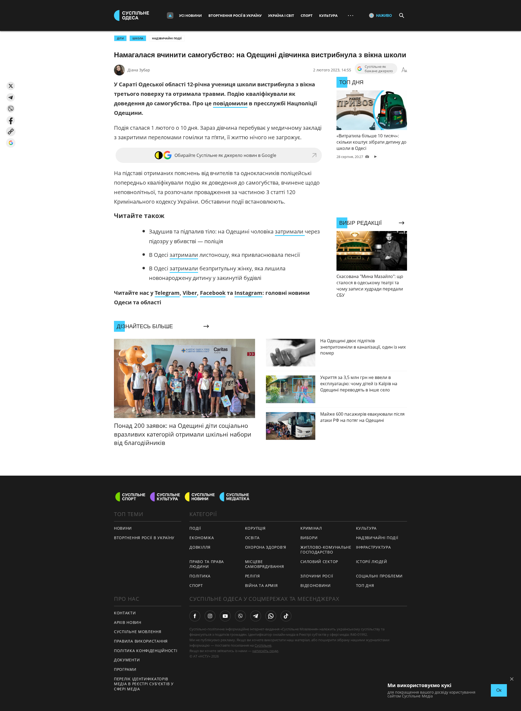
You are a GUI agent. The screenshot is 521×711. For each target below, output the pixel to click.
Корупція (255, 528)
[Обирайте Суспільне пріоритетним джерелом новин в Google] (10, 143)
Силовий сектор (319, 561)
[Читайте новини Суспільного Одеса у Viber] (240, 616)
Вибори (308, 537)
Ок (498, 690)
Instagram (248, 292)
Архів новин (127, 622)
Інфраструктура (373, 547)
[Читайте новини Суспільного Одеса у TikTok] (286, 616)
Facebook (212, 292)
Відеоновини (315, 585)
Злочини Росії (316, 576)
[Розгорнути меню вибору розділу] (170, 15)
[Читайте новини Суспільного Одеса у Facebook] (194, 616)
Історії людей (371, 561)
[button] (10, 86)
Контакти (125, 612)
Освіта (252, 537)
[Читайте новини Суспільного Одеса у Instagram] (210, 616)
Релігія (252, 576)
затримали (290, 231)
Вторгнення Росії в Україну (235, 15)
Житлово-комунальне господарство (325, 550)
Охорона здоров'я (265, 547)
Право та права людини (206, 564)
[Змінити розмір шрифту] (404, 70)
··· (350, 15)
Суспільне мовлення (137, 631)
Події (195, 528)
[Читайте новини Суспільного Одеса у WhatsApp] (270, 616)
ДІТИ (120, 38)
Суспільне (263, 645)
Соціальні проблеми (379, 576)
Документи (127, 659)
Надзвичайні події (167, 38)
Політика (200, 576)
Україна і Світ (281, 15)
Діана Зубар (139, 69)
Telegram (167, 292)
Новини (123, 528)
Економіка (201, 537)
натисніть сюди (265, 650)
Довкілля (200, 547)
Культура (328, 15)
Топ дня (365, 585)
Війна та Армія (261, 585)
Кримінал (311, 528)
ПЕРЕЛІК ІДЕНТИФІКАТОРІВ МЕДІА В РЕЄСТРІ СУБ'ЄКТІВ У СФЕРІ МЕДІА (144, 683)
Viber (190, 292)
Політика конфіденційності (145, 650)
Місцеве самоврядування (264, 564)
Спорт (307, 15)
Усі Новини (190, 15)
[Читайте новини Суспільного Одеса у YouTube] (225, 616)
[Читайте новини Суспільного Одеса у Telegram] (255, 616)
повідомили (230, 103)
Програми (125, 669)
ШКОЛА (137, 38)
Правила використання (141, 641)
